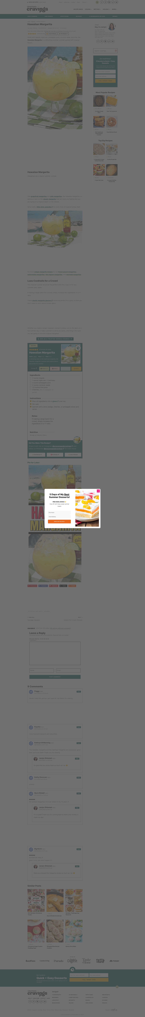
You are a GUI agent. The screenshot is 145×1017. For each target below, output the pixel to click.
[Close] (98, 490)
